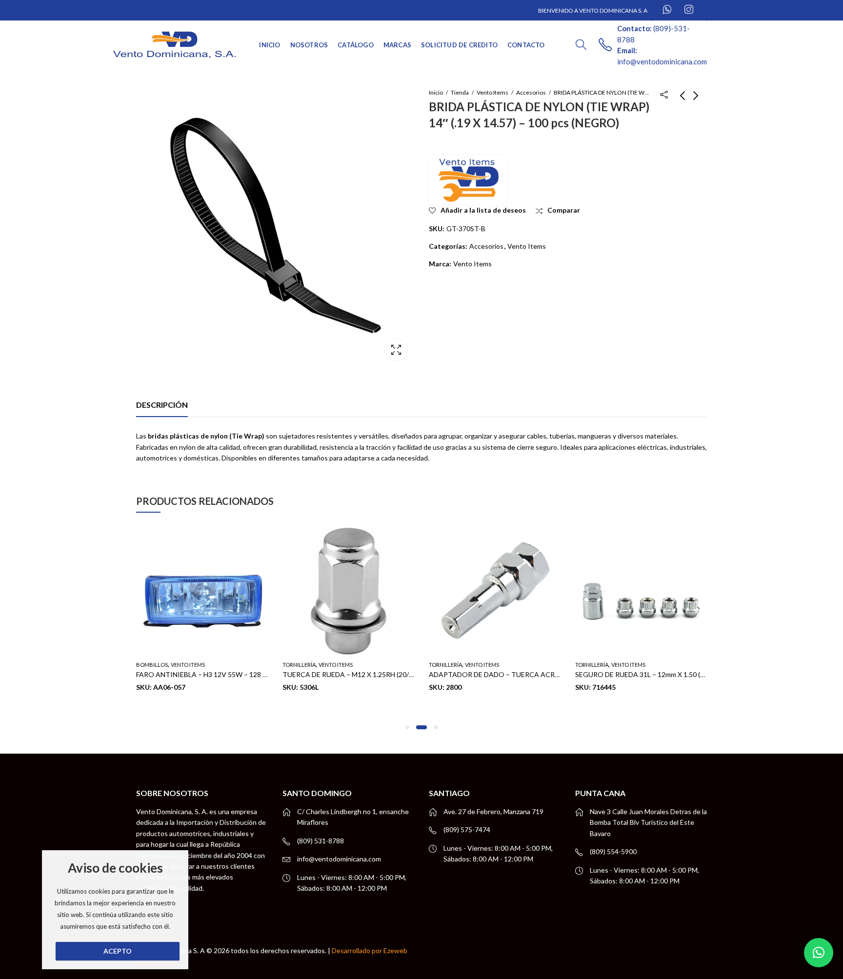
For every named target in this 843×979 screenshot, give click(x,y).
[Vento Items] (468, 180)
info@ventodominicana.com (339, 859)
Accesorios (531, 92)
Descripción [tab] (162, 404)
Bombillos (152, 664)
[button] (407, 727)
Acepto (117, 951)
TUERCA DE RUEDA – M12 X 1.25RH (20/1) (348, 675)
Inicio (436, 92)
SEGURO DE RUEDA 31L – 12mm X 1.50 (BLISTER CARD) (662, 675)
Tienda (460, 92)
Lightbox (396, 350)
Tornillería (299, 664)
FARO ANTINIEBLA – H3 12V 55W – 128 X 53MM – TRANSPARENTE (242, 675)
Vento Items (492, 92)
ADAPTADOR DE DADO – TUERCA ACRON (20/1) (507, 675)
